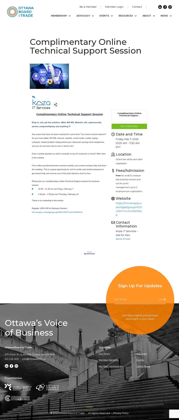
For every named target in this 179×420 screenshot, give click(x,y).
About (147, 15)
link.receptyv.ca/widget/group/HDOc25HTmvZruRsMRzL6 (57, 212)
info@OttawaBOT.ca (33, 359)
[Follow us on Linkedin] (160, 7)
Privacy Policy (121, 413)
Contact (137, 6)
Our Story (104, 353)
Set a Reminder (129, 126)
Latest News (143, 366)
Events (104, 15)
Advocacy (83, 15)
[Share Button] (55, 105)
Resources (126, 15)
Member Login (114, 6)
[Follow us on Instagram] (170, 7)
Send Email (123, 239)
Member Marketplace (111, 366)
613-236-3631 (12, 359)
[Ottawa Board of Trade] (20, 11)
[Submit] (162, 299)
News (164, 15)
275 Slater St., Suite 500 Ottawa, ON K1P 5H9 (30, 354)
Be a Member (88, 6)
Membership (59, 15)
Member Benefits (108, 360)
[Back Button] (33, 97)
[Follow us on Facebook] (165, 7)
